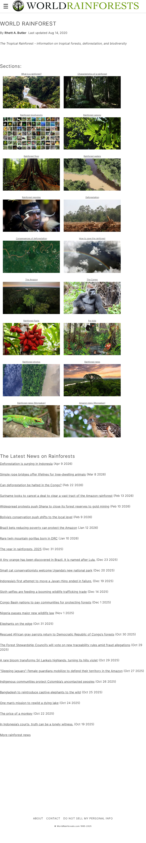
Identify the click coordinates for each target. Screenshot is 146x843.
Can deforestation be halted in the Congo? (31, 485)
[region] (73, 767)
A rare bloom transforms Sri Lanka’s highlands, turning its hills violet (49, 660)
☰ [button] (6, 6)
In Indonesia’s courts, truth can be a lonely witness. (36, 724)
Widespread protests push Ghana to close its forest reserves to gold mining (54, 506)
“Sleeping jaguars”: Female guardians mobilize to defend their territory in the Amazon (61, 671)
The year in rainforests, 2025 (21, 549)
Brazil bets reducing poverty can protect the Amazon (38, 528)
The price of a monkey (16, 713)
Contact (53, 818)
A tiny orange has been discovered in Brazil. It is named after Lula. (47, 560)
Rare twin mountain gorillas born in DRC (29, 538)
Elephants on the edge (16, 624)
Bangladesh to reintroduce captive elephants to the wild (40, 692)
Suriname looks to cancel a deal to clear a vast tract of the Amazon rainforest (56, 496)
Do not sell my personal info (88, 818)
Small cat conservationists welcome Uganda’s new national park (46, 570)
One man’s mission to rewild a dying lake (29, 703)
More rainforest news (15, 735)
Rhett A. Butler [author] (15, 33)
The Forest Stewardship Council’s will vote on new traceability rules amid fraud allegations (65, 645)
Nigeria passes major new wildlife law (27, 613)
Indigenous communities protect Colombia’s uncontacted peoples (47, 681)
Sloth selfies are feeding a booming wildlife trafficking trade (43, 592)
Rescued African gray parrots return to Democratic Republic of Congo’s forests (57, 634)
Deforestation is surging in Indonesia (26, 464)
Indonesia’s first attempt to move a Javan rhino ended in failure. (46, 581)
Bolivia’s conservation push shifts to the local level (36, 517)
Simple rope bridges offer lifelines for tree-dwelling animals (43, 474)
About (38, 818)
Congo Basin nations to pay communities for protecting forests (45, 602)
